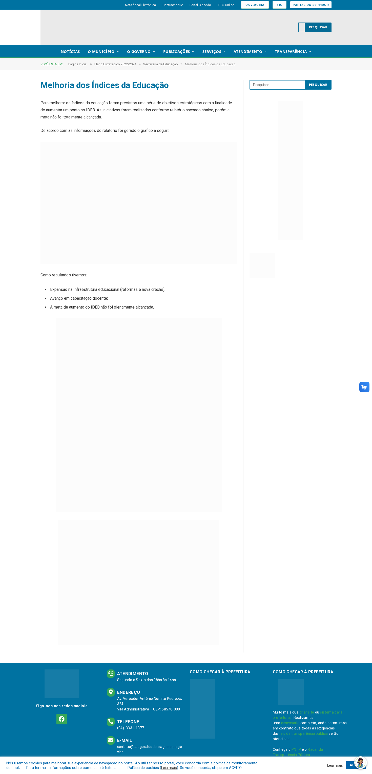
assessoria (290, 723)
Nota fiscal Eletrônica (140, 5)
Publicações (176, 51)
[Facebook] (61, 719)
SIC (279, 5)
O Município (101, 51)
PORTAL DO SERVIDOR (311, 4)
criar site (307, 712)
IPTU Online (226, 5)
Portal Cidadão (200, 5)
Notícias (70, 51)
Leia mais (169, 767)
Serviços (211, 51)
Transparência (291, 51)
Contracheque (172, 5)
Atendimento (248, 51)
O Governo (139, 51)
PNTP (296, 749)
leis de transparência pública (304, 733)
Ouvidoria (254, 5)
